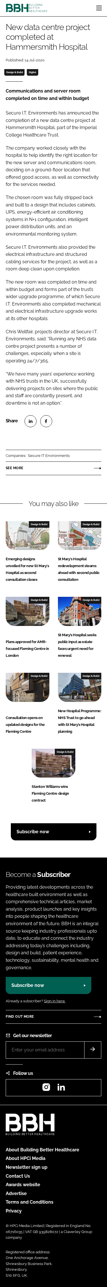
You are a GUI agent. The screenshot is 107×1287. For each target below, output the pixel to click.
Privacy (14, 1211)
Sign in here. (54, 1001)
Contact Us (18, 1176)
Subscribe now (33, 831)
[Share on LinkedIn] (31, 421)
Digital (32, 72)
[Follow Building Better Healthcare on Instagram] (46, 1089)
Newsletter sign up (26, 1167)
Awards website (23, 1184)
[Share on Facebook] (46, 421)
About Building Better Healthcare (42, 1150)
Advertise (16, 1193)
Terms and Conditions (29, 1202)
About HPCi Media (25, 1158)
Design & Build (14, 72)
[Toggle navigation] (99, 8)
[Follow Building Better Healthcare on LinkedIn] (61, 1089)
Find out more (20, 1017)
